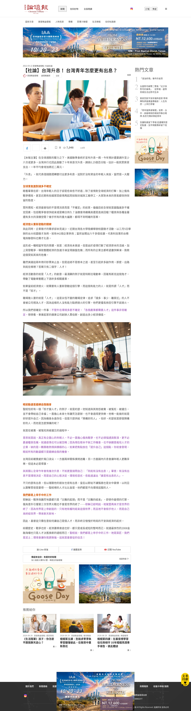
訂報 (147, 8)
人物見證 (59, 21)
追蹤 (57, 75)
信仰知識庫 (110, 21)
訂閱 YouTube (114, 549)
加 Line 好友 (42, 549)
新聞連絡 (43, 686)
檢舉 (129, 75)
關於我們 (29, 686)
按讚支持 (77, 549)
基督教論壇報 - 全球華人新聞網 (36, 9)
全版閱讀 (88, 8)
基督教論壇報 (44, 21)
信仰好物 (74, 8)
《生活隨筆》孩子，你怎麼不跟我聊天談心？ (38, 640)
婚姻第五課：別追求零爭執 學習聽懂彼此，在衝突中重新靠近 (75, 642)
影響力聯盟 (82, 21)
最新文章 (29, 21)
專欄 (70, 21)
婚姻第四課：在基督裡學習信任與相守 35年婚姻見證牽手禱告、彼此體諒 (113, 642)
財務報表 (144, 686)
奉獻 (154, 8)
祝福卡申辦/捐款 (161, 686)
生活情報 (96, 21)
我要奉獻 (123, 558)
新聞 (62, 8)
